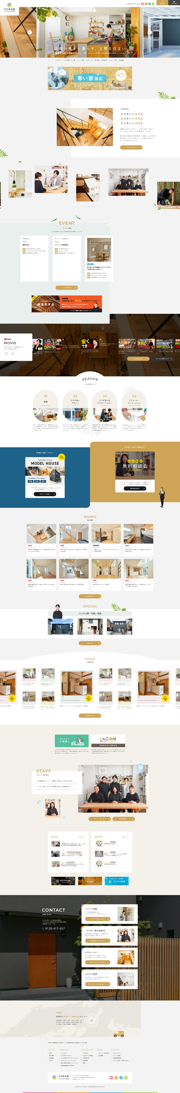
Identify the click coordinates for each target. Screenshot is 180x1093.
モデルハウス (89, 60)
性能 (50, 1053)
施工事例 (97, 60)
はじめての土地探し (88, 1055)
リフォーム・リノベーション (69, 1060)
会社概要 (121, 60)
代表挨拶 (51, 1058)
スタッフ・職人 (113, 60)
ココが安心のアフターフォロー (69, 1058)
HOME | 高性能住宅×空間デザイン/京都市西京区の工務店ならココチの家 (67, 1042)
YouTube (85, 1053)
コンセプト (59, 60)
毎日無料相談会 (117, 1058)
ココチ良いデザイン (66, 1055)
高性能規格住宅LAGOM (67, 1065)
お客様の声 (104, 60)
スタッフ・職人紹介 (103, 1053)
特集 (84, 1063)
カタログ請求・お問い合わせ (121, 1060)
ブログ (51, 1060)
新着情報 (85, 1060)
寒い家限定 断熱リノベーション (69, 1063)
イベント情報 (80, 60)
